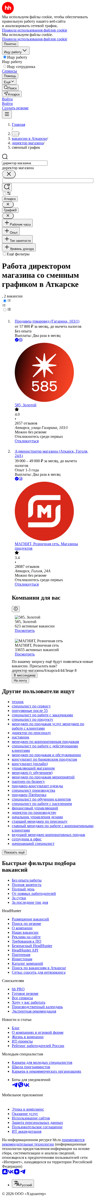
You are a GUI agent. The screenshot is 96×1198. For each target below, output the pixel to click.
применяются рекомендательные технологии (43, 1142)
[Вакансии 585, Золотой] (53, 373)
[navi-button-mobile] (7, 114)
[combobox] (25, 163)
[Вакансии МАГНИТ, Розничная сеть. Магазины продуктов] (53, 512)
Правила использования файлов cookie (34, 39)
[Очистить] (9, 174)
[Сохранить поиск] (7, 187)
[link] (10, 88)
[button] (7, 99)
